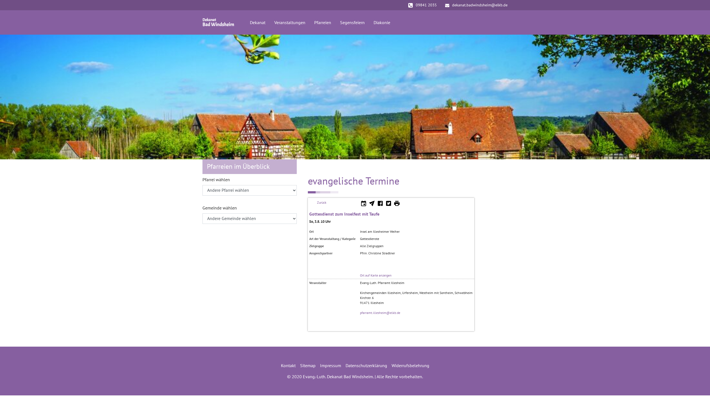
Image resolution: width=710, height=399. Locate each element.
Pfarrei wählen (216, 179)
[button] (14, 97)
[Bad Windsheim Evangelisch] (218, 22)
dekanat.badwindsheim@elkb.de (480, 4)
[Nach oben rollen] (697, 386)
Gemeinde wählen (219, 208)
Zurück (321, 202)
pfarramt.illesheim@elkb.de (380, 313)
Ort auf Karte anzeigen (376, 275)
